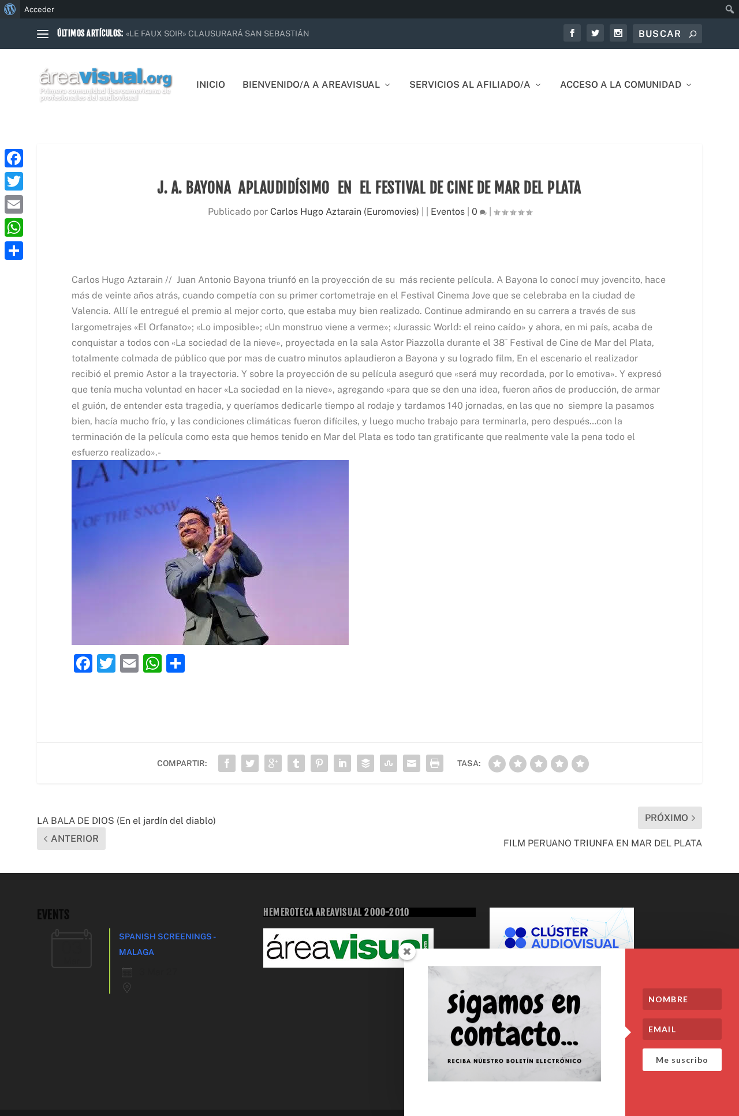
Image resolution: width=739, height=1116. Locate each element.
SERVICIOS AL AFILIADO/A (470, 85)
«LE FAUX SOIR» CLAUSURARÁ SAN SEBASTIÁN (217, 33)
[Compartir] (13, 250)
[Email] (13, 204)
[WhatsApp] (13, 227)
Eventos (448, 211)
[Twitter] (13, 181)
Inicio (210, 85)
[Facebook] (13, 158)
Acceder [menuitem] (39, 9)
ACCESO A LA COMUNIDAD (620, 85)
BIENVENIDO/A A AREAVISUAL (311, 85)
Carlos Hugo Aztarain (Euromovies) (344, 211)
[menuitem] (10, 9)
